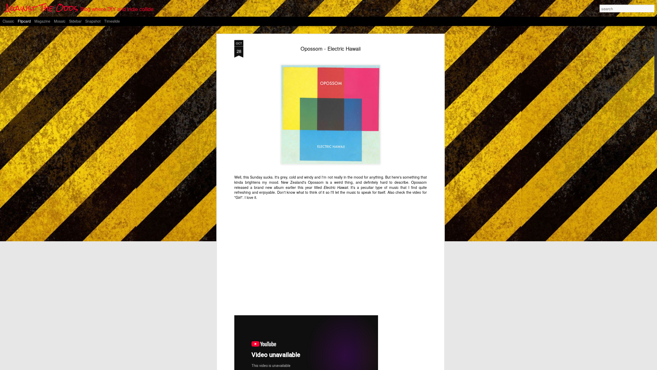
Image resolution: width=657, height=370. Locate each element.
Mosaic (59, 21)
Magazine (42, 21)
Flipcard (24, 21)
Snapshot (93, 21)
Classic (8, 21)
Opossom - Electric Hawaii (331, 48)
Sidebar (75, 21)
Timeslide (112, 21)
